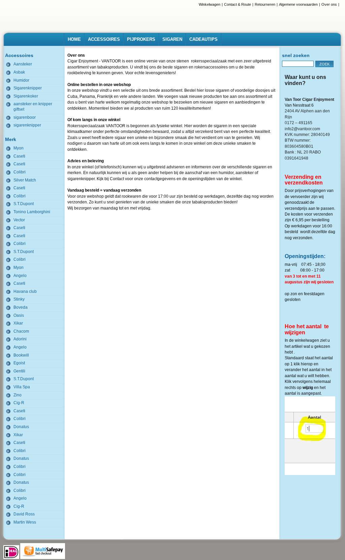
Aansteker (22, 64)
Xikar (18, 323)
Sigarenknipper (27, 88)
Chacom (21, 331)
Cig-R (18, 402)
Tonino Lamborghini (31, 211)
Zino (17, 395)
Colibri (19, 172)
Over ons (329, 4)
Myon (18, 148)
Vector (19, 220)
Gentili (19, 371)
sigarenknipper (27, 125)
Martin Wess (24, 522)
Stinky (19, 299)
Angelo (20, 275)
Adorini (20, 339)
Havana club (25, 291)
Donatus (21, 426)
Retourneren (265, 4)
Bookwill (21, 355)
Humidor (21, 80)
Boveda (20, 307)
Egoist (19, 363)
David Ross (24, 514)
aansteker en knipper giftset (32, 107)
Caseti (19, 156)
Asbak (19, 72)
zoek (324, 64)
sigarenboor (24, 117)
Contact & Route (237, 4)
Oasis (18, 315)
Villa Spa (21, 387)
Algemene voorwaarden (298, 4)
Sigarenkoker (25, 96)
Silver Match (24, 180)
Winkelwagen (209, 4)
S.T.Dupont (23, 203)
